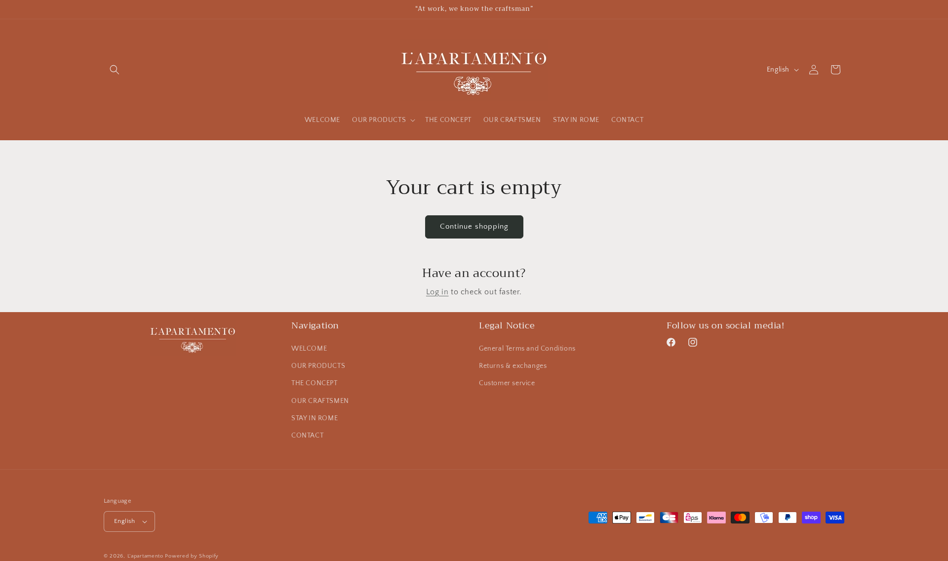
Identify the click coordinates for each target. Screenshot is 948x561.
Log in (437, 291)
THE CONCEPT (314, 383)
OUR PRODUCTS (318, 366)
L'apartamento (145, 556)
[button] (114, 69)
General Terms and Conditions (527, 349)
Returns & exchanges (513, 366)
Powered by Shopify (192, 556)
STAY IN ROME (314, 418)
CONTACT (307, 436)
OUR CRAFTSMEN (320, 401)
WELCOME (309, 349)
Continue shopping (474, 226)
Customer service (507, 383)
